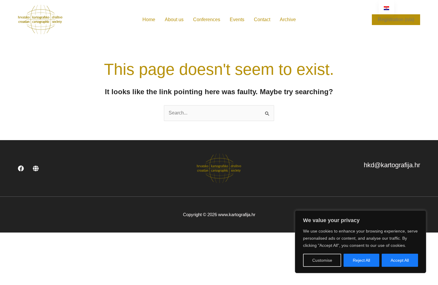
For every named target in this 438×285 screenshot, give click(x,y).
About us (174, 19)
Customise (322, 260)
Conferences (206, 19)
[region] (360, 241)
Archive (288, 19)
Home (148, 19)
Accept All (400, 260)
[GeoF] (36, 168)
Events (237, 19)
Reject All (361, 260)
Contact (262, 19)
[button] (396, 19)
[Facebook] (21, 168)
